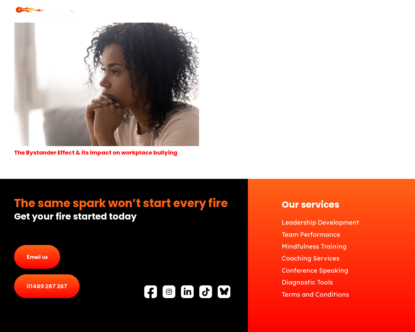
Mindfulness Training (314, 246)
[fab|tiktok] (205, 292)
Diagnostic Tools (307, 282)
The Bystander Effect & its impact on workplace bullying (95, 153)
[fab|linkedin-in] (187, 292)
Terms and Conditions (315, 294)
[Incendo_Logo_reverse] (44, 15)
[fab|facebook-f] (150, 293)
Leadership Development (320, 222)
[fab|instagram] (169, 291)
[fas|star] (224, 291)
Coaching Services (310, 258)
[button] (228, 15)
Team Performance (311, 234)
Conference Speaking (315, 270)
